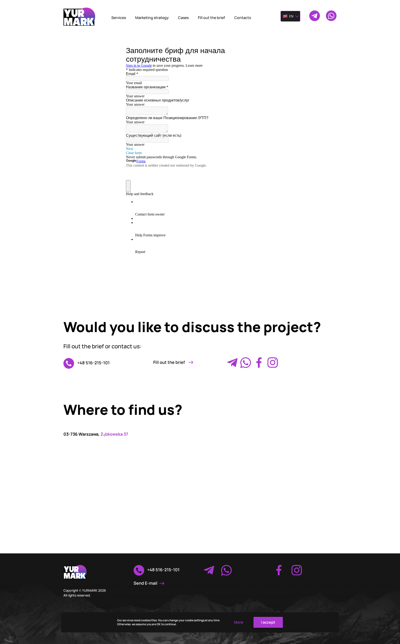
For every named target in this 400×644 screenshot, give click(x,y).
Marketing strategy (152, 17)
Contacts (242, 17)
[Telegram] (232, 362)
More (238, 622)
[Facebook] (259, 362)
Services (118, 17)
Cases (183, 17)
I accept (268, 622)
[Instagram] (272, 362)
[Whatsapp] (245, 362)
